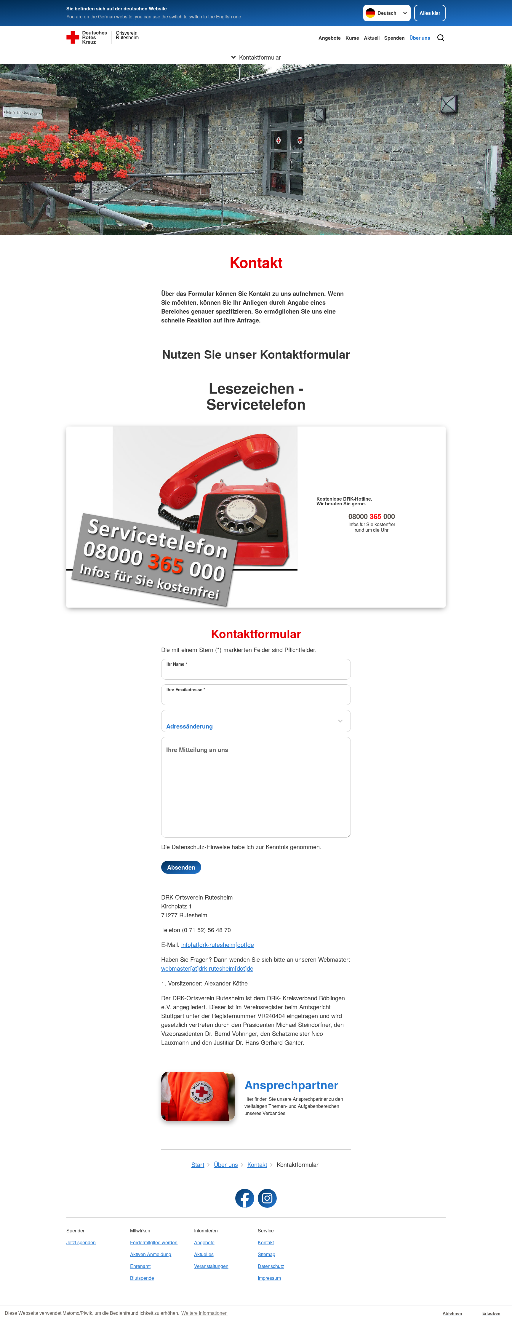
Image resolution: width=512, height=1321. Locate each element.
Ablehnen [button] (452, 1313)
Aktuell (372, 37)
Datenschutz (271, 1266)
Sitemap (266, 1254)
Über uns (419, 37)
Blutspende (142, 1277)
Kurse (352, 37)
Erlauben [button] (491, 1313)
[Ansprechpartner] (198, 1096)
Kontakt (266, 1242)
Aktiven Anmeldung (150, 1254)
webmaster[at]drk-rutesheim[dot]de (207, 968)
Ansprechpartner (291, 1084)
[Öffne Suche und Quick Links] (441, 38)
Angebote (330, 37)
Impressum (269, 1277)
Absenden (181, 867)
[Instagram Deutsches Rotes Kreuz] (267, 1198)
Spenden (394, 37)
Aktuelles (204, 1254)
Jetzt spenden (81, 1242)
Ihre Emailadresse (186, 689)
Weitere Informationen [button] (204, 1313)
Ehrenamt (140, 1266)
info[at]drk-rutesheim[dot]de (217, 944)
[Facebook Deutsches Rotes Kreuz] (244, 1198)
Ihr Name (177, 664)
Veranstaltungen (211, 1266)
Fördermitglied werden (153, 1242)
